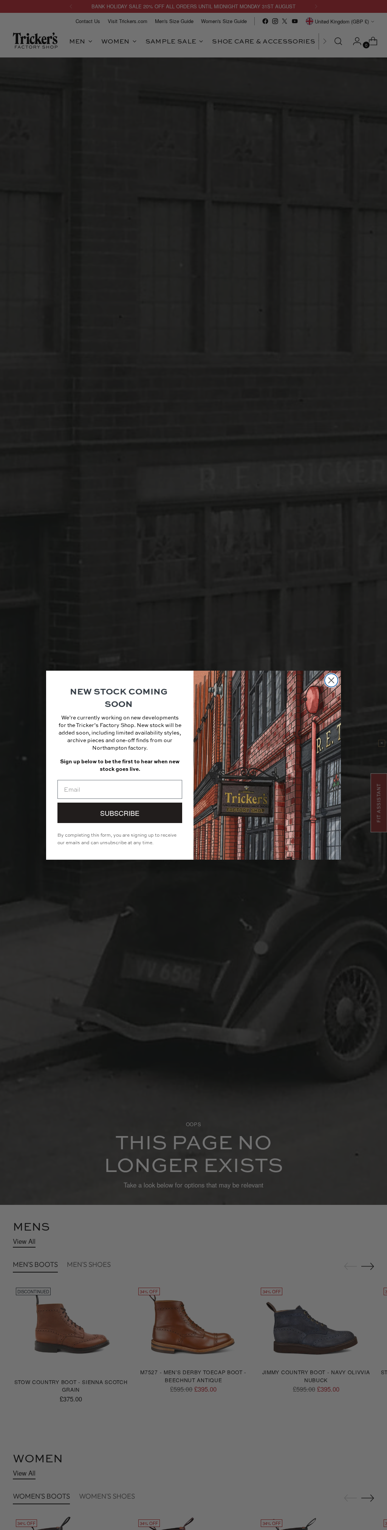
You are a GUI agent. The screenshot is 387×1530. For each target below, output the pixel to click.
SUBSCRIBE (119, 813)
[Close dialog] (331, 680)
